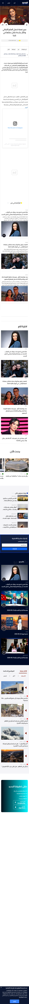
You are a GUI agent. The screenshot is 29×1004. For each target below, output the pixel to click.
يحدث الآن (15, 451)
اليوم (26, 107)
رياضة (25, 474)
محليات (24, 696)
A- (6, 25)
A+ (2, 25)
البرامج (9, 3)
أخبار (14, 3)
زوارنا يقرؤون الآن (20, 493)
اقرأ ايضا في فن (15, 203)
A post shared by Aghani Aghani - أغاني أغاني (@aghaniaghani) (15, 144)
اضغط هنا (21, 997)
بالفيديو (21, 561)
